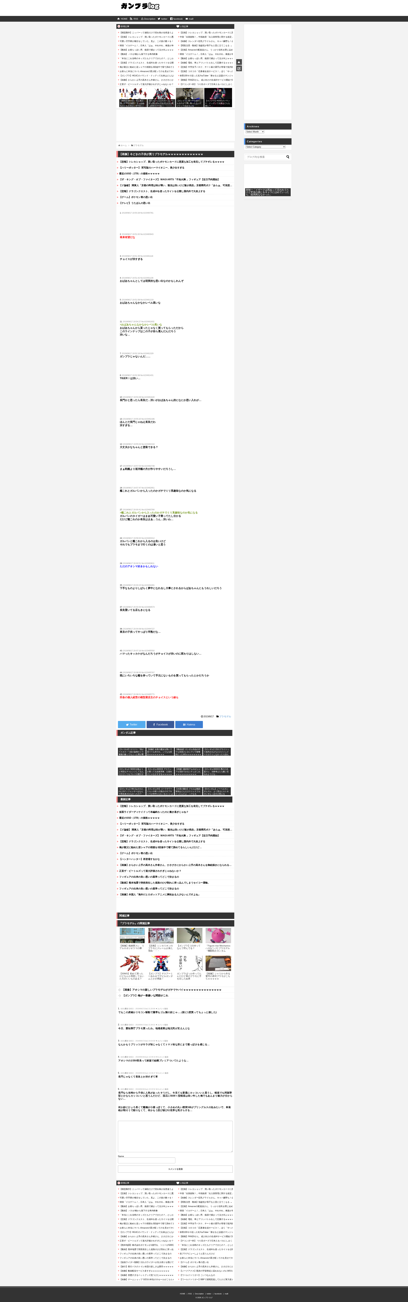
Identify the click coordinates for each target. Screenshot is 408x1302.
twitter (164, 19)
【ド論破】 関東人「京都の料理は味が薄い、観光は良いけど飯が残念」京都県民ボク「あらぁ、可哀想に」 (176, 185)
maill (191, 19)
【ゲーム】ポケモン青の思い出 (136, 197)
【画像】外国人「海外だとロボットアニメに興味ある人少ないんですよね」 (159, 894)
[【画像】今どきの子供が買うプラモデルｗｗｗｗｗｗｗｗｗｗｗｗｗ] (189, 724)
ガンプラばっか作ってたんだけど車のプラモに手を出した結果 (189, 976)
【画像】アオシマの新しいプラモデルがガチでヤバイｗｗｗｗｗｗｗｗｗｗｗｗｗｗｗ (172, 989)
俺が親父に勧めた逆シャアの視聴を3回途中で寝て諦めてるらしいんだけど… (160, 847)
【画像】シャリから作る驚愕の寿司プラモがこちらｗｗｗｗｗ (218, 976)
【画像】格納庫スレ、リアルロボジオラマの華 (132, 946)
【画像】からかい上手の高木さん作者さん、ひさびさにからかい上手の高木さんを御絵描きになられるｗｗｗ (176, 865)
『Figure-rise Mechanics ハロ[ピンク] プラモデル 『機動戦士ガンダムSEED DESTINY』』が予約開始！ (218, 950)
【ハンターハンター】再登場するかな (139, 859)
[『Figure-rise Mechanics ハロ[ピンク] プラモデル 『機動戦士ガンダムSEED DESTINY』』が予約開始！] (218, 935)
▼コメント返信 (162, 1009)
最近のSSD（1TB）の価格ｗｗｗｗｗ (139, 173)
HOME (124, 19)
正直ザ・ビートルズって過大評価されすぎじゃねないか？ (150, 870)
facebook (178, 19)
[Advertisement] (176, 118)
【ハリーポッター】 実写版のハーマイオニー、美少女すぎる (151, 167)
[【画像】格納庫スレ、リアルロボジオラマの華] (132, 935)
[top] (239, 62)
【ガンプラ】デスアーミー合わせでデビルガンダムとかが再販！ (160, 976)
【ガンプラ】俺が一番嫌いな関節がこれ (145, 995)
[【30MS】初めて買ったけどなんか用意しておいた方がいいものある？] (132, 963)
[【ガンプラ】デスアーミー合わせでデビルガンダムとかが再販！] (161, 963)
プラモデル (225, 716)
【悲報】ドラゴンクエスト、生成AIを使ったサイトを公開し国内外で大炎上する (162, 191)
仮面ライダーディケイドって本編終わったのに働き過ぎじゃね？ (154, 812)
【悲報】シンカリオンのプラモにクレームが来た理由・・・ (160, 948)
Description (149, 19)
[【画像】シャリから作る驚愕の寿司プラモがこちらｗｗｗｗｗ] (218, 963)
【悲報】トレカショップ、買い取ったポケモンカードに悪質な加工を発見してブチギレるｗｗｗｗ (171, 161)
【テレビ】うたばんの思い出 (134, 203)
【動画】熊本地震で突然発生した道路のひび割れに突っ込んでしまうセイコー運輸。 (164, 882)
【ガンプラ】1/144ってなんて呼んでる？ (188, 946)
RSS (136, 19)
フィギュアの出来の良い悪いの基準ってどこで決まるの (149, 876)
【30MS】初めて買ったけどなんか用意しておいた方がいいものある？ (132, 976)
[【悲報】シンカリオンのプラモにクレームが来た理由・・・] (161, 935)
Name (121, 1156)
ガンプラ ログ (207, 1297)
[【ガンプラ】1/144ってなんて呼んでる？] (189, 935)
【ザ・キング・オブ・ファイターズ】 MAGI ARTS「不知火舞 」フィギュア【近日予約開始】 (169, 179)
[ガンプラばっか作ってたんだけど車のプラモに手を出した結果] (189, 963)
